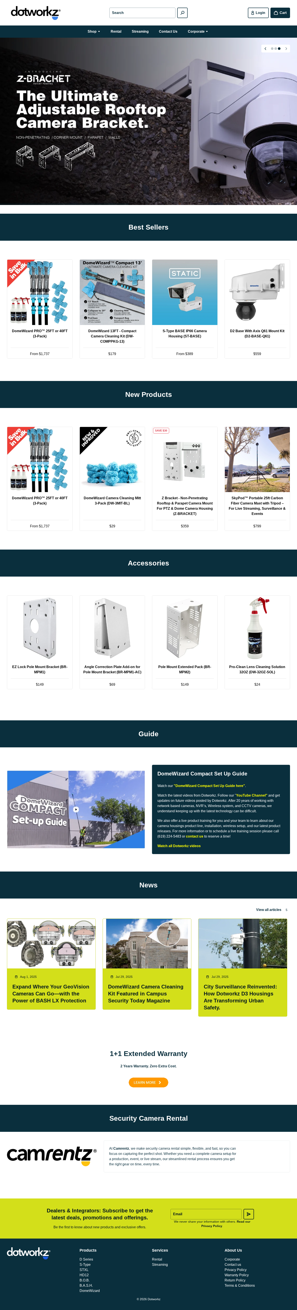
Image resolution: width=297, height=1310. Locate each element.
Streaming (160, 1264)
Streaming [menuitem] (140, 31)
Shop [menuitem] (92, 31)
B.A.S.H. (86, 1285)
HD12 (84, 1275)
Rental (157, 1259)
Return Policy (235, 1280)
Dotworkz (154, 1299)
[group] (148, 121)
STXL (84, 1270)
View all (148, 374)
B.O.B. (85, 1280)
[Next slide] (286, 48)
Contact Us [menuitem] (168, 31)
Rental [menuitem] (116, 31)
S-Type (85, 1264)
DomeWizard (90, 1291)
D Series (86, 1259)
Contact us (233, 1264)
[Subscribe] (249, 1214)
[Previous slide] (265, 48)
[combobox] (142, 13)
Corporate (232, 1259)
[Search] (182, 13)
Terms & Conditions (240, 1285)
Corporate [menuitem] (196, 31)
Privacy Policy (236, 1270)
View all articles (268, 910)
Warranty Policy (237, 1275)
